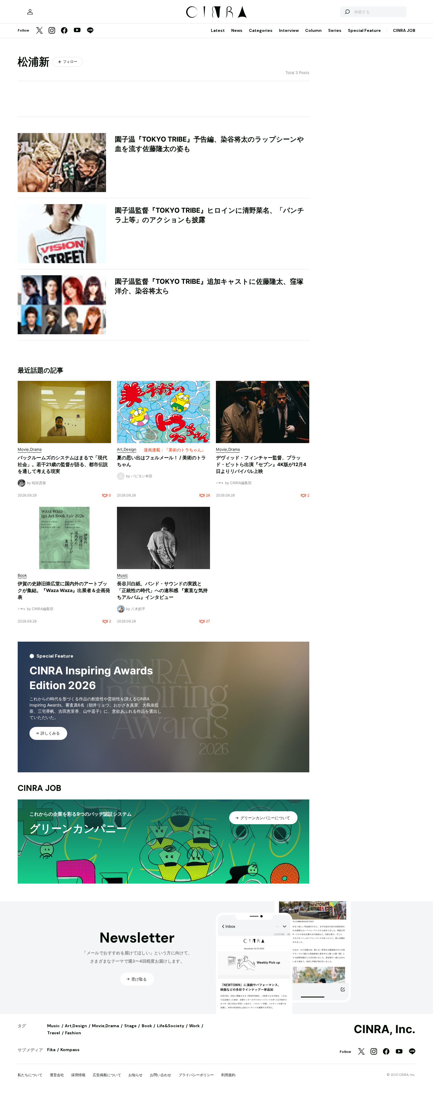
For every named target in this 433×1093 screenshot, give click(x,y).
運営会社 (57, 1075)
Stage (130, 1026)
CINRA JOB (404, 30)
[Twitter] (39, 31)
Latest (218, 30)
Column (313, 30)
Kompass (70, 1050)
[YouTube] (77, 30)
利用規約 (228, 1075)
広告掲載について (107, 1075)
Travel (53, 1033)
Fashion (73, 1033)
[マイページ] (30, 11)
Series (334, 30)
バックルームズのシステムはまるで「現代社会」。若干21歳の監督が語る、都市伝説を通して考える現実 (63, 464)
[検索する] (347, 11)
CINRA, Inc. (384, 1029)
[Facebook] (64, 31)
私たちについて (30, 1075)
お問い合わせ (160, 1075)
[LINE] (90, 31)
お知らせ (135, 1075)
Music (53, 1026)
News (236, 30)
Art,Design (76, 1026)
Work (194, 1026)
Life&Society (170, 1026)
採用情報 (78, 1075)
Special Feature (364, 30)
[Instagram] (52, 31)
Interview (289, 30)
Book (147, 1026)
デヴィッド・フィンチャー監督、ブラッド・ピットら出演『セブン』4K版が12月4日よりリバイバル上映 (261, 464)
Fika (51, 1050)
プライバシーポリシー (196, 1075)
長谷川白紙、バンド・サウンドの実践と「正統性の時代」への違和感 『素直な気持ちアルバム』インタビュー (162, 590)
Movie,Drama (105, 1026)
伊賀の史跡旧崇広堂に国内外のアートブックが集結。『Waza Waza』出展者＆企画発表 (64, 590)
